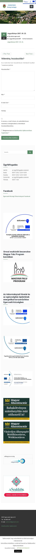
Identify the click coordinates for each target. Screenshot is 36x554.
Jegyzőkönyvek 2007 (15, 38)
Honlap (3, 111)
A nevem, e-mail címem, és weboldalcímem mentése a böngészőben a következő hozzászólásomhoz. (15, 123)
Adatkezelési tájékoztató (9, 526)
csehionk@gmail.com (12, 522)
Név (3, 94)
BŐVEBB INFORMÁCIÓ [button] (23, 548)
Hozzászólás (5, 69)
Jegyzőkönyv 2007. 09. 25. (16, 33)
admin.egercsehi (15, 36)
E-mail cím (5, 102)
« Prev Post (6, 54)
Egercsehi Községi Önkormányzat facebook (16, 196)
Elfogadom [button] (18, 551)
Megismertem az (16, 132)
